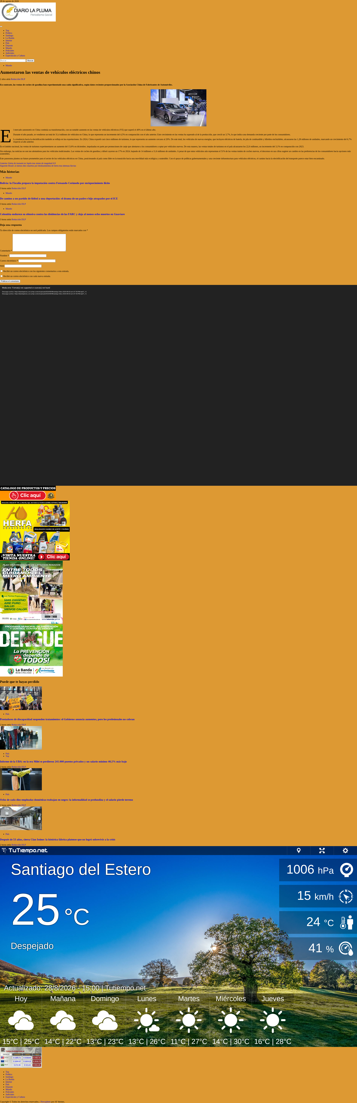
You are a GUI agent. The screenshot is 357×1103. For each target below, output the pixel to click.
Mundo (9, 48)
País (7, 43)
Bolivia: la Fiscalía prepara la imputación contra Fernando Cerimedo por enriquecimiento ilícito (55, 183)
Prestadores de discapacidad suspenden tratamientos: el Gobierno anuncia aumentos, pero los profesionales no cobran (67, 719)
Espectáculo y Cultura (15, 55)
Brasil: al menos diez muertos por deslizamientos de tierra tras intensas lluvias (38, 166)
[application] (178, 385)
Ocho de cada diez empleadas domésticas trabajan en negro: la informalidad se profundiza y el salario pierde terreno (66, 799)
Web (2, 266)
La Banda (10, 38)
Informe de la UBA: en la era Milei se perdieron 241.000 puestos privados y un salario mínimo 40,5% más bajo (63, 761)
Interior (9, 40)
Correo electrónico (9, 261)
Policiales (10, 50)
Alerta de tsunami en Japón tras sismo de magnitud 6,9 (28, 163)
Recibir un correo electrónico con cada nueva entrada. (27, 276)
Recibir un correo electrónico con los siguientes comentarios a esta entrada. (36, 271)
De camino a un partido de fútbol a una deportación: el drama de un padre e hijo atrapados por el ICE (59, 198)
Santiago (9, 35)
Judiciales (10, 53)
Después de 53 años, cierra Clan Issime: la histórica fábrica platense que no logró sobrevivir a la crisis (57, 839)
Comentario (6, 250)
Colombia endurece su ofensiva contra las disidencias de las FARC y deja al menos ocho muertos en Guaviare (62, 214)
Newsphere (46, 1101)
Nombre (4, 255)
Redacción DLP (18, 79)
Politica (9, 33)
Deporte (9, 45)
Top (7, 30)
